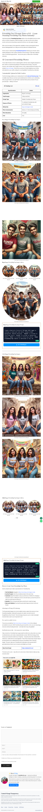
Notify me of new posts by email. (9, 761)
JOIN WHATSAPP (36, 1)
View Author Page (14, 785)
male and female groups (32, 76)
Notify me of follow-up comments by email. (11, 758)
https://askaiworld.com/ (27, 648)
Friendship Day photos (21, 51)
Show (37, 86)
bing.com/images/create (27, 107)
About (2, 807)
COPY (37, 340)
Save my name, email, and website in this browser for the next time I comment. (19, 755)
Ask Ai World (6, 1)
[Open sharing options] (41, 518)
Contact (5, 807)
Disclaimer (16, 807)
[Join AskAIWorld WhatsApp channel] (41, 521)
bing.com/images (10, 68)
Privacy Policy (10, 807)
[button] (31, 1)
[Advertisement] (21, 212)
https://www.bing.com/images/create (27, 592)
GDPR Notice (21, 807)
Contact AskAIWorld (38, 810)
